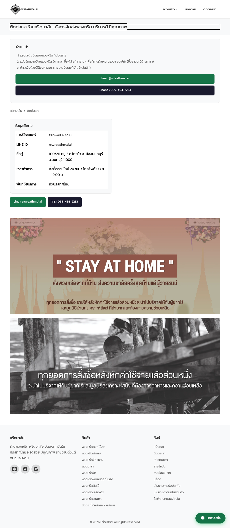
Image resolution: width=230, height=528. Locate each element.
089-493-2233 (60, 135)
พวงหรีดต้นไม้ (90, 485)
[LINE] (14, 469)
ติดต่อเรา (210, 9)
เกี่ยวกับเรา (161, 459)
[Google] (35, 469)
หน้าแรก (159, 446)
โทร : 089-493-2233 (64, 201)
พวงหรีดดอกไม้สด (93, 446)
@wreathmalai (60, 144)
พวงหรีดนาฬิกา (92, 498)
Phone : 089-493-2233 (115, 89)
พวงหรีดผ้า (89, 472)
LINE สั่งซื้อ (214, 518)
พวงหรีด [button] (169, 9)
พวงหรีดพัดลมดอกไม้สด (97, 479)
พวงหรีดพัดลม (91, 453)
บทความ (190, 9)
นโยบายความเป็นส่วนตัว (169, 492)
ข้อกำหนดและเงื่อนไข (167, 498)
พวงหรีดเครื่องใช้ (93, 492)
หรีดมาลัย (16, 110)
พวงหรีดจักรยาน (92, 459)
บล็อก (157, 479)
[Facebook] (25, 469)
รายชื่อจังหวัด (162, 472)
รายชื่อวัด (160, 466)
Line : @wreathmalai (115, 78)
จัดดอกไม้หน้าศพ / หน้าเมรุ (98, 505)
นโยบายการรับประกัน (167, 485)
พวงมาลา (88, 466)
